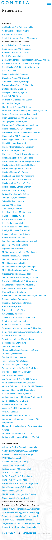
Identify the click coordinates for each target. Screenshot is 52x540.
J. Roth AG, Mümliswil (12, 208)
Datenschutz (29, 532)
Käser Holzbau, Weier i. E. (14, 219)
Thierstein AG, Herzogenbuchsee (17, 520)
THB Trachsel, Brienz (11, 346)
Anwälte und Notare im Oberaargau (18, 454)
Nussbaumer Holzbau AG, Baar (16, 274)
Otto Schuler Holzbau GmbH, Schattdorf (20, 277)
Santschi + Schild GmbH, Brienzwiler (19, 317)
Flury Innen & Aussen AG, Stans (16, 107)
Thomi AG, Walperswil (12, 353)
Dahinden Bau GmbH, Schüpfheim (17, 85)
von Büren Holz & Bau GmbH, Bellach (19, 379)
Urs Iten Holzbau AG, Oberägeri (16, 372)
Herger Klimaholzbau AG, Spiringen (18, 147)
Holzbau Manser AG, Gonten (15, 172)
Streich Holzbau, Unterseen (14, 335)
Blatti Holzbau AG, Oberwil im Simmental (20, 67)
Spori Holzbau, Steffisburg (14, 343)
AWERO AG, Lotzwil (11, 458)
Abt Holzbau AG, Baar (12, 34)
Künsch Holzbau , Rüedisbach (16, 234)
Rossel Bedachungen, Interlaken (16, 303)
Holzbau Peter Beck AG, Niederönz (18, 176)
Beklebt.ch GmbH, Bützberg (15, 461)
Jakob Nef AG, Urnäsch (13, 201)
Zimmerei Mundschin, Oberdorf (16, 415)
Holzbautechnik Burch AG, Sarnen (17, 183)
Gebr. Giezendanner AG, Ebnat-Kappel (19, 118)
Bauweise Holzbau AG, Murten (16, 52)
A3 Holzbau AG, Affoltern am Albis (17, 27)
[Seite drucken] (19, 533)
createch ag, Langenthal (13, 465)
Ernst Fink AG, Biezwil (12, 96)
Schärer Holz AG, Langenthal (15, 321)
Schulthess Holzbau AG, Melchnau (18, 339)
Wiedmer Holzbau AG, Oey (14, 404)
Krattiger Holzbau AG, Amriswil (16, 230)
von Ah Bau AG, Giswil (12, 375)
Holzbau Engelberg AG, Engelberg (17, 158)
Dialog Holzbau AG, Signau (14, 92)
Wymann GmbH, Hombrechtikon (17, 408)
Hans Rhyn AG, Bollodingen (14, 480)
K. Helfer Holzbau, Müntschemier (17, 212)
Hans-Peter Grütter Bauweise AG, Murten (21, 132)
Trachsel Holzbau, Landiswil (14, 357)
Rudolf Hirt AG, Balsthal (12, 306)
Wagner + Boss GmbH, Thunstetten (18, 390)
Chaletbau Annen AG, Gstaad (15, 78)
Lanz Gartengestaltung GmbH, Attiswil (19, 241)
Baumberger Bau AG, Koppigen (16, 49)
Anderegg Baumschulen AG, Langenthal (20, 451)
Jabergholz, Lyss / (14, 197)
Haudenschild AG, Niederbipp (15, 136)
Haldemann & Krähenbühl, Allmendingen (20, 125)
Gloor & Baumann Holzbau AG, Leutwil (19, 114)
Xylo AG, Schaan (10, 412)
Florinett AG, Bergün (11, 103)
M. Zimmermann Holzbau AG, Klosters (19, 252)
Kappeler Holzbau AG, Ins (14, 216)
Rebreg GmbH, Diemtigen (14, 292)
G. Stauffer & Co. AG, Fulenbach (17, 476)
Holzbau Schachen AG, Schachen (17, 179)
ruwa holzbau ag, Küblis (13, 314)
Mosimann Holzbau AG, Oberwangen (19, 266)
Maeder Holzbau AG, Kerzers (15, 256)
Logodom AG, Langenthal (13, 248)
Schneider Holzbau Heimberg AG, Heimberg (22, 328)
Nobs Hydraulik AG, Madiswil (15, 498)
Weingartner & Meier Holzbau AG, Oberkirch (22, 397)
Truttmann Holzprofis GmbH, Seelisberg (20, 368)
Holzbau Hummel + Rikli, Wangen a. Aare (21, 161)
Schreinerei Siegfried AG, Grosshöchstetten (22, 332)
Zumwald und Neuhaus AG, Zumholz (18, 433)
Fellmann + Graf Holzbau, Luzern (17, 100)
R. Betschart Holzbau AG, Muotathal (18, 285)
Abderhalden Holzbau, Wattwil (15, 31)
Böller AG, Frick (9, 70)
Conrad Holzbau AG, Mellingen (16, 81)
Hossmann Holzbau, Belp (13, 190)
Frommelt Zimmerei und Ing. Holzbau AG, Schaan (24, 110)
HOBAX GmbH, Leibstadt (13, 150)
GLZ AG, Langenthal (11, 472)
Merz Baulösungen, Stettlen (14, 263)
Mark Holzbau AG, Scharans (15, 259)
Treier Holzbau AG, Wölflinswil (15, 361)
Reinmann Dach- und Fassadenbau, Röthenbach (24, 295)
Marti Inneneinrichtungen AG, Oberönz (19, 494)
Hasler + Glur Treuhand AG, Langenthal (20, 483)
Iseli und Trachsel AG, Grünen (15, 194)
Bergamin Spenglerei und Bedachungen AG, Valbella (25, 60)
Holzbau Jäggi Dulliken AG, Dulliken (18, 165)
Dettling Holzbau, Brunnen (14, 89)
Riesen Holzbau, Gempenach (15, 299)
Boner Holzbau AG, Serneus (15, 74)
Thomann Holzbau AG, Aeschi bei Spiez (20, 350)
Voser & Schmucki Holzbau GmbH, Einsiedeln (23, 386)
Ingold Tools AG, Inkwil (12, 490)
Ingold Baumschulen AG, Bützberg (17, 487)
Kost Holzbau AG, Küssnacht (15, 226)
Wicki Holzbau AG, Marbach (15, 401)
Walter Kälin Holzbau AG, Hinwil (16, 393)
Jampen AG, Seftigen (11, 205)
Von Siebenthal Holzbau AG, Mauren (18, 382)
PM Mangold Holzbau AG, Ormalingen (19, 281)
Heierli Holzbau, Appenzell (14, 143)
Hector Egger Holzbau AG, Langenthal (19, 139)
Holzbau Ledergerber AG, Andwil (16, 168)
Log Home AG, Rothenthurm (15, 245)
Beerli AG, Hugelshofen (12, 56)
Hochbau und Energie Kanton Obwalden (20, 154)
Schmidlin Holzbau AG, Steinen (16, 324)
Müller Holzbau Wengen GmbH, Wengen (20, 270)
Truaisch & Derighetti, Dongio (15, 364)
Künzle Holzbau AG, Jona (13, 237)
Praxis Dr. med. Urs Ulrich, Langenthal (19, 527)
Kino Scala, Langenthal (12, 223)
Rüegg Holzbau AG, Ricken (14, 310)
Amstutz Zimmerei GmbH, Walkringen (19, 38)
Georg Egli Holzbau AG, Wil (14, 121)
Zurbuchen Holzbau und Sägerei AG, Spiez (21, 437)
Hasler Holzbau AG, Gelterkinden (17, 129)
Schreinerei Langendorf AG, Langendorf (20, 516)
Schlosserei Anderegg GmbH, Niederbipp (20, 512)
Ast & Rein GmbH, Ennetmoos (16, 45)
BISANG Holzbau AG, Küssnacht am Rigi (21, 63)
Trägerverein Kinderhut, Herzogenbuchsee (21, 523)
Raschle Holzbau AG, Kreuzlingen (17, 288)
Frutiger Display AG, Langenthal (16, 469)
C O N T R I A (8, 532)
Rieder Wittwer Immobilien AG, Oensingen (21, 509)
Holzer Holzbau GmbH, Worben (16, 187)
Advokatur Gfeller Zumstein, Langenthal (20, 447)
